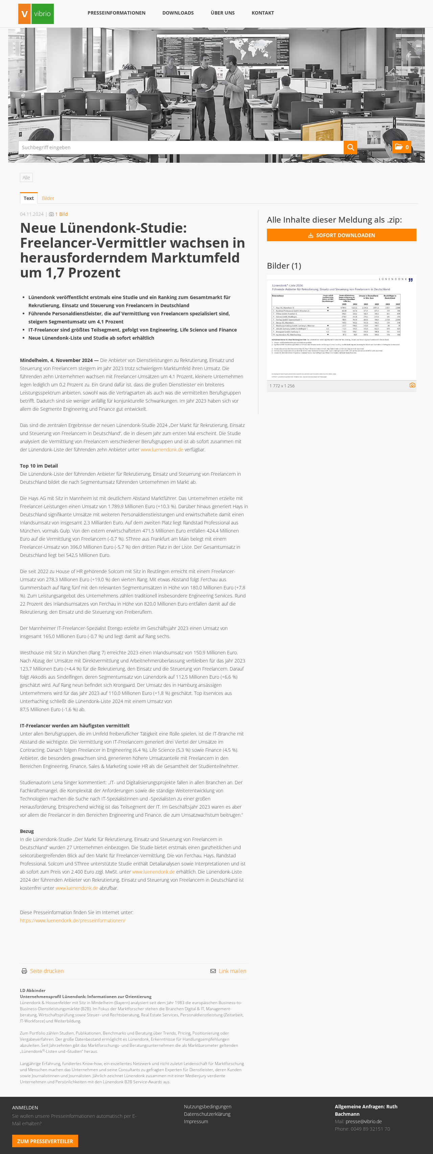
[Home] (36, 14)
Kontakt (263, 12)
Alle (26, 177)
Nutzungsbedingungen (207, 1106)
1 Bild (61, 214)
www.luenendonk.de (162, 449)
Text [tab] (29, 198)
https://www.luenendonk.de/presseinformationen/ (73, 920)
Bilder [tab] (48, 198)
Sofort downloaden (345, 235)
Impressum (196, 1121)
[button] (401, 147)
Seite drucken (47, 971)
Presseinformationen (116, 12)
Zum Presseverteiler (45, 1141)
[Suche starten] (350, 147)
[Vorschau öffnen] (341, 328)
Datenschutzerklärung (207, 1114)
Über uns (223, 12)
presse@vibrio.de (364, 1121)
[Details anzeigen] (410, 385)
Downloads (178, 12)
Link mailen (232, 971)
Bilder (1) (284, 265)
